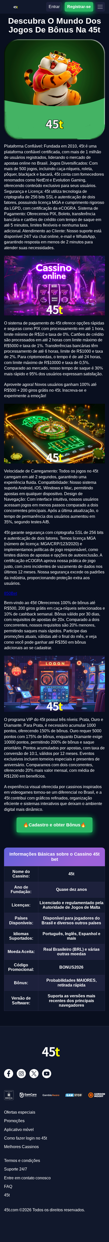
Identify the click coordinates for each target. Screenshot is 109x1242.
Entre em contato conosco (27, 1178)
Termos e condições (22, 1160)
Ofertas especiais (19, 1112)
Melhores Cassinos (21, 1147)
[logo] (15, 6)
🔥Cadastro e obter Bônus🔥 (54, 824)
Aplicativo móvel (19, 1129)
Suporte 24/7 (15, 1169)
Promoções (14, 1121)
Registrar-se (78, 7)
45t (7, 1195)
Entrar (54, 7)
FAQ (8, 1186)
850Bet (10, 593)
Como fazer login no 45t (25, 1138)
